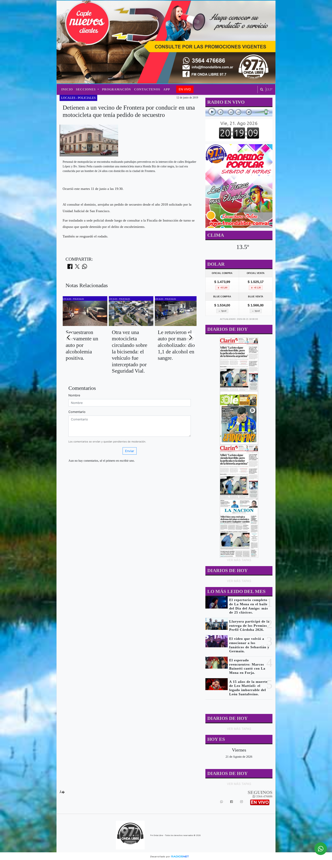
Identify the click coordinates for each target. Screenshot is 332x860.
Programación (116, 89)
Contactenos (147, 89)
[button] (262, 89)
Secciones (86, 89)
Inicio (67, 89)
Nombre (74, 395)
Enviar (129, 451)
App (166, 89)
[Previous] (69, 337)
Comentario (76, 412)
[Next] (190, 337)
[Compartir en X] (77, 268)
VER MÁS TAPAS (239, 560)
